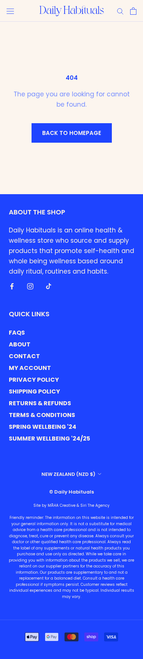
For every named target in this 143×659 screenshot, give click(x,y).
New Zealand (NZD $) (68, 474)
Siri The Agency (95, 505)
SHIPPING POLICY (34, 391)
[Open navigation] (10, 11)
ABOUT (19, 344)
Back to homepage (71, 133)
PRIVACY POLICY (34, 379)
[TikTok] (48, 286)
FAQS (17, 332)
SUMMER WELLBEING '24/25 (49, 438)
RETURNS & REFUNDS (40, 403)
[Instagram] (30, 286)
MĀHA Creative (62, 505)
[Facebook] (12, 286)
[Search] (120, 11)
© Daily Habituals (71, 491)
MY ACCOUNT (30, 368)
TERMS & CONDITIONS (42, 415)
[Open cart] (133, 11)
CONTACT (24, 356)
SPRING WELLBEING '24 (42, 427)
